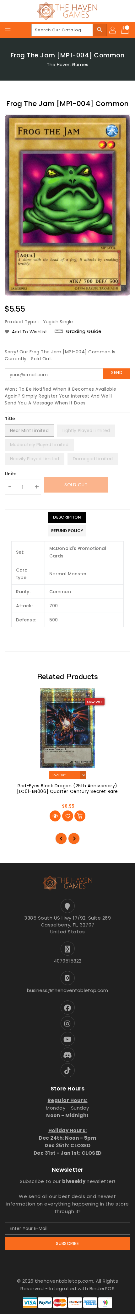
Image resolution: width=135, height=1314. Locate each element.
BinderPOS (102, 1288)
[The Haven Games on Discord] (67, 1055)
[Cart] (125, 30)
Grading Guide (84, 331)
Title (10, 418)
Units (11, 474)
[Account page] (113, 30)
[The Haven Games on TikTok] (67, 1070)
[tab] (67, 517)
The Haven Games (67, 64)
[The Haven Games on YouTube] (67, 1039)
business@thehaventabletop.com (67, 990)
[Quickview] (55, 815)
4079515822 (67, 961)
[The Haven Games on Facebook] (67, 1007)
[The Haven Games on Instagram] (67, 1023)
